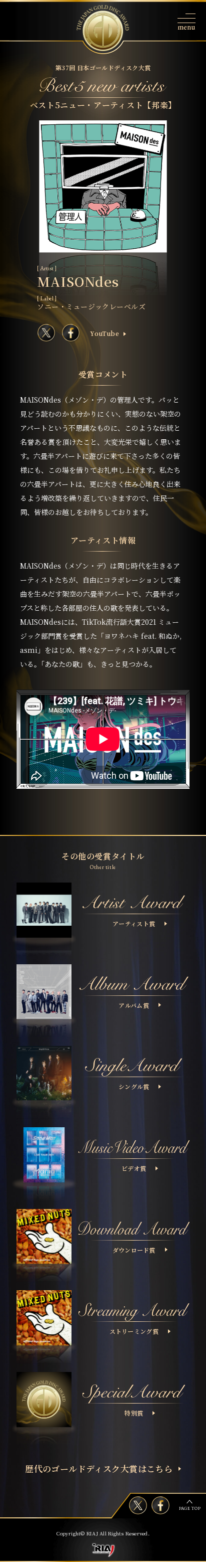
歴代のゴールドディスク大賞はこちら (98, 1468)
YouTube (104, 333)
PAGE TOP (189, 1508)
